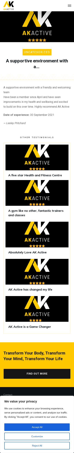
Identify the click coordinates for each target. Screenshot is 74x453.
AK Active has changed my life (37, 276)
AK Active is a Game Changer (37, 314)
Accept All (37, 427)
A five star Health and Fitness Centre (37, 162)
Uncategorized (37, 52)
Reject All (37, 445)
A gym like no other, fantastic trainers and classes (37, 200)
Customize (37, 436)
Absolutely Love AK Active (37, 239)
